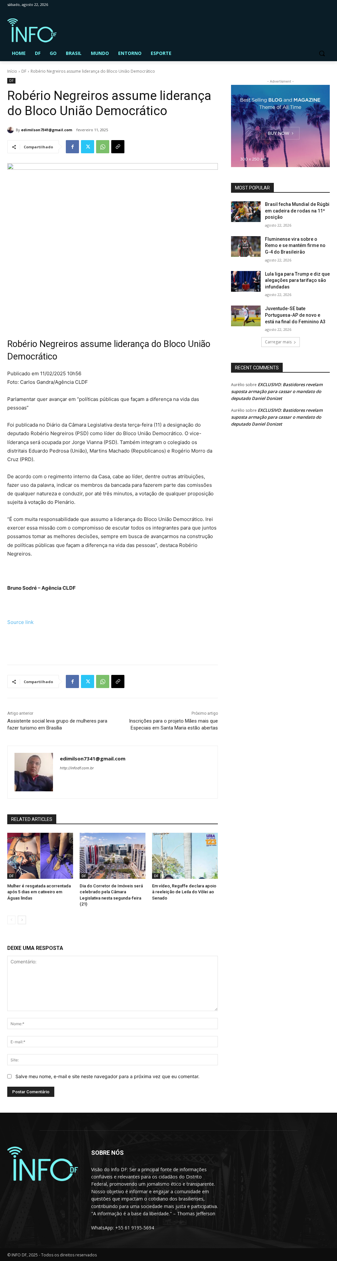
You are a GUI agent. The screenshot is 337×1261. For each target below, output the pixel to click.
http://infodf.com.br (77, 768)
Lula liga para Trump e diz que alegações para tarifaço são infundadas (297, 280)
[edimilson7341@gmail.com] (11, 130)
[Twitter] (87, 146)
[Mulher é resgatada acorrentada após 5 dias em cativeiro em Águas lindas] (40, 856)
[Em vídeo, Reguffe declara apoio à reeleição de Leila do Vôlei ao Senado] (185, 856)
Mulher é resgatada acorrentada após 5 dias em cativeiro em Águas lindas (39, 891)
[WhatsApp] (102, 146)
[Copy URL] (117, 146)
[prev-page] (11, 920)
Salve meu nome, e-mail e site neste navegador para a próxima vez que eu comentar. (107, 1076)
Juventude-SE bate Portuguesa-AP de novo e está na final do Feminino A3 (295, 315)
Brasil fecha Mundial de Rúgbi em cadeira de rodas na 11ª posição (297, 211)
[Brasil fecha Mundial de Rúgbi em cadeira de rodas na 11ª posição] (246, 211)
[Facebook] (72, 146)
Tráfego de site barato (33, 644)
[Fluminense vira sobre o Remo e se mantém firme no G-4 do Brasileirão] (246, 246)
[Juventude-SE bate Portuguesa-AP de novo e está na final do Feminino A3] (246, 316)
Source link (20, 622)
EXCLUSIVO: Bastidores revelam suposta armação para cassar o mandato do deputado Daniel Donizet (277, 391)
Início (12, 71)
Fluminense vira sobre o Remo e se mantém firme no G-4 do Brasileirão (295, 245)
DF (23, 71)
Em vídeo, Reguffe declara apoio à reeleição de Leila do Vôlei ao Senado (184, 891)
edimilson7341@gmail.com (46, 129)
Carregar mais (278, 342)
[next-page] (22, 920)
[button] (322, 53)
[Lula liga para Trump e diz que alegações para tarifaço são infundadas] (246, 281)
